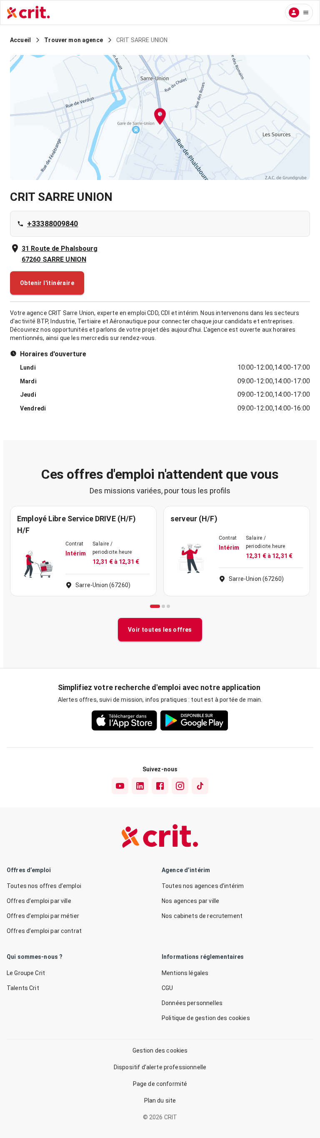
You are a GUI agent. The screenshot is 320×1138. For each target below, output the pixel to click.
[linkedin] (140, 786)
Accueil (20, 40)
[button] (160, 118)
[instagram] (180, 786)
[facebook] (160, 786)
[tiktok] (200, 786)
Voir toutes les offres (160, 629)
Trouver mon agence (73, 40)
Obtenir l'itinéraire (47, 283)
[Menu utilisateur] (299, 12)
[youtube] (120, 786)
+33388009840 (52, 223)
